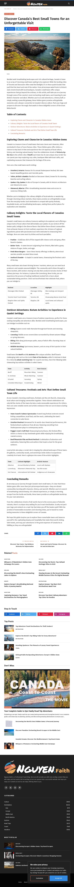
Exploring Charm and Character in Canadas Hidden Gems (31, 120)
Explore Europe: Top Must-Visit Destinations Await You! (50, 585)
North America (9, 14)
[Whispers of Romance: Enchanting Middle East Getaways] (9, 746)
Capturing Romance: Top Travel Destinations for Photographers (16, 596)
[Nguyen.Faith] (37, 3)
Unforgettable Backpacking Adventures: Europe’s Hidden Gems (37, 655)
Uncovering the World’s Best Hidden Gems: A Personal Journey (37, 721)
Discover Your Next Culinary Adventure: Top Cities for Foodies (53, 596)
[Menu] (5, 3)
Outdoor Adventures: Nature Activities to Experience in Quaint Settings (36, 127)
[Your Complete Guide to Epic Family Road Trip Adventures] (37, 688)
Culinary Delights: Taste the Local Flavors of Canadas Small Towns (34, 123)
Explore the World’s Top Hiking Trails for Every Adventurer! (36, 636)
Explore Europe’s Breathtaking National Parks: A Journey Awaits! (18, 585)
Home (15, 9)
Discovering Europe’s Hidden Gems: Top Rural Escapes (34, 846)
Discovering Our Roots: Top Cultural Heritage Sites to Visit (52, 563)
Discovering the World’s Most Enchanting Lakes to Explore (19, 574)
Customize (39, 878)
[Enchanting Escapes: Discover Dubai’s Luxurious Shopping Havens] (9, 855)
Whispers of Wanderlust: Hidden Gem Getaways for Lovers (18, 563)
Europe (6, 581)
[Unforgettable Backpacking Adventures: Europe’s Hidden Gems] (9, 657)
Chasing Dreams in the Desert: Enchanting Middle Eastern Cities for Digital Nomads (54, 574)
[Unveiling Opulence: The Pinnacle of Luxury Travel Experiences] (9, 647)
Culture (41, 559)
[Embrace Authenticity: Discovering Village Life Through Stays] (9, 865)
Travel (18, 648)
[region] (49, 872)
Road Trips (8, 707)
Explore (6, 570)
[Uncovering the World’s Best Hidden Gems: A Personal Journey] (9, 723)
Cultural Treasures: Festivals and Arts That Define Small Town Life (34, 130)
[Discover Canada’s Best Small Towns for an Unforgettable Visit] (37, 51)
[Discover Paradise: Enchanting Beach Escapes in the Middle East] (9, 732)
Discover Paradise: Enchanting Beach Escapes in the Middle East (38, 730)
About (25, 882)
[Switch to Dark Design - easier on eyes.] (69, 3)
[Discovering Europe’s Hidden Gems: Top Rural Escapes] (9, 846)
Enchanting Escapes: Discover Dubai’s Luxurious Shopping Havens (38, 856)
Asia (7, 808)
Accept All (58, 878)
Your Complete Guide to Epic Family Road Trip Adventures (28, 711)
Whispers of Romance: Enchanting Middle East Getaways (35, 744)
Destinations (42, 581)
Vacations (7, 559)
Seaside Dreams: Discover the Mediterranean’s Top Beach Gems (38, 739)
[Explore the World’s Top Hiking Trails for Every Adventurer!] (9, 638)
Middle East (42, 570)
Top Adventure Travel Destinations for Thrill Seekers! (34, 626)
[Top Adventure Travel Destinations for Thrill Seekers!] (9, 628)
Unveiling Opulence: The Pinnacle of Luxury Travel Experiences (37, 645)
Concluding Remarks (18, 133)
